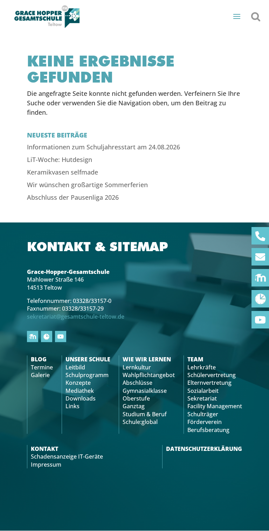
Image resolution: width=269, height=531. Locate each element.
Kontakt (44, 449)
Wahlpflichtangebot (149, 375)
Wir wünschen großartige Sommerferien (87, 184)
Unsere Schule (87, 359)
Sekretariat (202, 398)
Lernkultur (137, 367)
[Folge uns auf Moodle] (260, 277)
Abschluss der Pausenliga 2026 (73, 197)
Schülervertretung (211, 375)
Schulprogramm (87, 375)
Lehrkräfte (201, 367)
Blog (39, 359)
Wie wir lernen (147, 359)
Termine (42, 367)
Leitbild (75, 367)
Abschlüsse (137, 383)
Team (195, 359)
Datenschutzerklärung (204, 449)
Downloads (80, 398)
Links (72, 406)
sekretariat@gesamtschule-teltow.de (75, 316)
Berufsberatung (208, 430)
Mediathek (79, 391)
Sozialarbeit (203, 391)
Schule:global (140, 422)
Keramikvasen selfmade (62, 172)
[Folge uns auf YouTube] (260, 319)
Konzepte (78, 383)
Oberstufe (136, 398)
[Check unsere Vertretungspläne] (260, 298)
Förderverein (204, 422)
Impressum (46, 464)
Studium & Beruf (145, 414)
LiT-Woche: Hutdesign (59, 159)
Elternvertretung (209, 383)
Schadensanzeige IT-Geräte (67, 456)
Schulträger (202, 414)
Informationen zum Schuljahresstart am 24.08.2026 (103, 147)
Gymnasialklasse (145, 391)
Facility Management (214, 406)
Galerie (40, 375)
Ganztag (134, 406)
